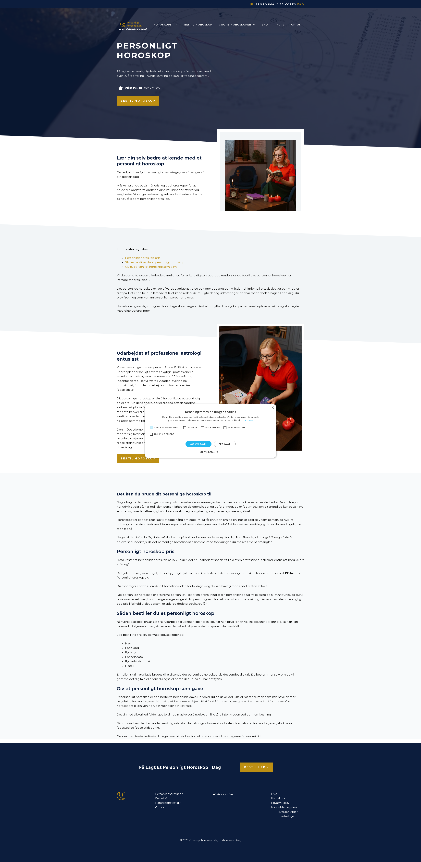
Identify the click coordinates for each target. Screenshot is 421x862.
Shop (266, 24)
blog (238, 840)
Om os (296, 24)
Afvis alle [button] (224, 444)
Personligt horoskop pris (142, 257)
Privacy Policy (280, 802)
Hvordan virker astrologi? (288, 814)
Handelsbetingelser (284, 807)
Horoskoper (163, 24)
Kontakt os (278, 798)
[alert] (210, 431)
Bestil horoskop (198, 24)
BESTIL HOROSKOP (138, 100)
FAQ (274, 793)
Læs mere (248, 420)
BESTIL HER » (256, 767)
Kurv (280, 24)
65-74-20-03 (225, 793)
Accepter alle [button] (198, 444)
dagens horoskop (224, 840)
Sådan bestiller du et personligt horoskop (154, 262)
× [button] (272, 407)
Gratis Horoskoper (235, 24)
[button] (210, 452)
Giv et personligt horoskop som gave (151, 266)
